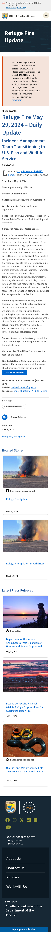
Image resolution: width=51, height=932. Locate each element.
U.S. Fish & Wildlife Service (22, 16)
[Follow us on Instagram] (15, 820)
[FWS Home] (5, 16)
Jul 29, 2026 (11, 716)
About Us (13, 858)
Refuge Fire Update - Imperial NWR (25, 563)
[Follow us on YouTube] (9, 827)
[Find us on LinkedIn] (30, 820)
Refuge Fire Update (17, 499)
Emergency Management (14, 436)
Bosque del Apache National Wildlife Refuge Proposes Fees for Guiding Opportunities (24, 707)
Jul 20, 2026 (11, 780)
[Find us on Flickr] (36, 820)
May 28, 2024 (12, 511)
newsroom (17, 99)
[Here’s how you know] (25, 5)
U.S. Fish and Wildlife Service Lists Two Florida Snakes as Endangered (25, 769)
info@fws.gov (15, 843)
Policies (12, 877)
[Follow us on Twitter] (22, 820)
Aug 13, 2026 (12, 651)
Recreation (15, 631)
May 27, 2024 (12, 576)
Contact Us (15, 868)
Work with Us (16, 886)
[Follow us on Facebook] (8, 820)
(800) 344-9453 (15, 840)
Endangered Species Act (22, 759)
